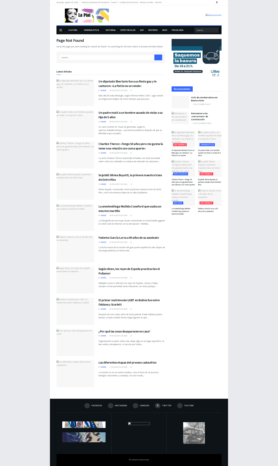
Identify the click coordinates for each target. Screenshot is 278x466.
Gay (142, 30)
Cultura (72, 30)
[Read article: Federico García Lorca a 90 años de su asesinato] (75, 248)
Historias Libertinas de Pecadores (95, 2)
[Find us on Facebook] (206, 2)
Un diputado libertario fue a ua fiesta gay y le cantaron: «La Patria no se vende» (183, 153)
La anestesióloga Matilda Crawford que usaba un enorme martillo (181, 211)
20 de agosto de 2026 (118, 309)
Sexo (164, 30)
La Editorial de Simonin (128, 2)
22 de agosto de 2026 (118, 242)
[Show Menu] (60, 30)
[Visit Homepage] (82, 15)
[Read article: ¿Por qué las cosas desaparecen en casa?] (75, 342)
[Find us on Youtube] (221, 2)
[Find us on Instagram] (209, 2)
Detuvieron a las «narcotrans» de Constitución (199, 116)
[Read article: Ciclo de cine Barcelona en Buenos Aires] (180, 102)
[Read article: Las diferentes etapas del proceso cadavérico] (75, 373)
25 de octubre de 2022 (201, 123)
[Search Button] (216, 30)
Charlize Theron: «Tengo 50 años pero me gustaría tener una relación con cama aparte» (183, 182)
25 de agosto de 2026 (118, 184)
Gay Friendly (180, 145)
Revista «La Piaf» (146, 2)
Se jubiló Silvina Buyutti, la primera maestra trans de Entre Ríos (209, 182)
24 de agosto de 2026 (118, 215)
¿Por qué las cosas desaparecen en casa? (124, 331)
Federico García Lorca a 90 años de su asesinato (128, 238)
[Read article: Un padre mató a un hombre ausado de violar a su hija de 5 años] (75, 123)
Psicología (177, 30)
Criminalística (91, 30)
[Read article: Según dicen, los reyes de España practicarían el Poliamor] (75, 280)
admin (103, 90)
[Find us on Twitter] (217, 2)
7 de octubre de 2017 (201, 104)
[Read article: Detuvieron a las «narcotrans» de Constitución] (180, 118)
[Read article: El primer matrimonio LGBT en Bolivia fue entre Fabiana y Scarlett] (75, 311)
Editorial (111, 30)
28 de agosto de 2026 (118, 122)
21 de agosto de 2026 (118, 278)
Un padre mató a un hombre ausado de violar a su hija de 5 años (209, 153)
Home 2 (114, 2)
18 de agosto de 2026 (118, 336)
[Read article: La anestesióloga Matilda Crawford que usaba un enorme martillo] (75, 217)
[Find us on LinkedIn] (213, 2)
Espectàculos (127, 30)
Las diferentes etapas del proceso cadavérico (127, 362)
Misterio (153, 30)
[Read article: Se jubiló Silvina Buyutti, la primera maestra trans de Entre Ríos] (75, 186)
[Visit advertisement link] (214, 15)
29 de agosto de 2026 (118, 90)
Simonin (158, 2)
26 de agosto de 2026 (118, 153)
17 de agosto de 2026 (118, 367)
